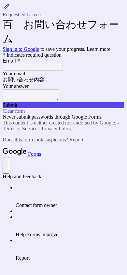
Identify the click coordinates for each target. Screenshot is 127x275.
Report (76, 139)
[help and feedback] (6, 165)
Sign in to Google (21, 49)
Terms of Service (20, 128)
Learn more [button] (98, 49)
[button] (63, 10)
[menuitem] (70, 196)
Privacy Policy (57, 128)
